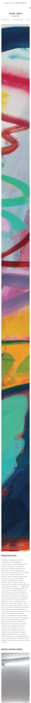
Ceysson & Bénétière (15, 3)
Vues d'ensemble (17, 20)
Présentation (5, 20)
